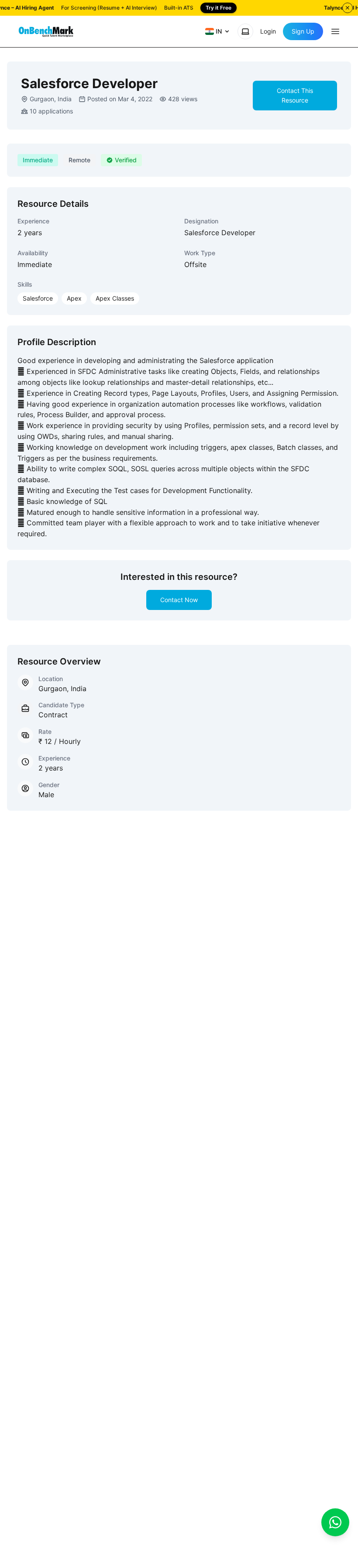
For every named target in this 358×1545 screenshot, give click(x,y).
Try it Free (218, 7)
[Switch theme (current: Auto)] (245, 31)
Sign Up (303, 31)
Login (268, 31)
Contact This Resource (295, 95)
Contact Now (179, 599)
